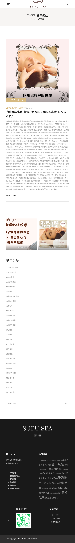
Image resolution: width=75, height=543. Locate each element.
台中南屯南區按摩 (12, 296)
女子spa (9, 335)
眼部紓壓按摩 (11, 363)
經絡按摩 (9, 368)
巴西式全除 (10, 344)
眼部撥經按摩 (11, 108)
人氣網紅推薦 (11, 282)
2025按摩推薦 (11, 272)
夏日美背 (9, 330)
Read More (11, 195)
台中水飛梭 (10, 311)
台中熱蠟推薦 (11, 315)
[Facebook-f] (35, 435)
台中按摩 (9, 306)
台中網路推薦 (11, 320)
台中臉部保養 (11, 325)
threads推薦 (10, 277)
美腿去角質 (10, 378)
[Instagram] (39, 435)
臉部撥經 (20, 108)
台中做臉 (9, 291)
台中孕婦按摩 (11, 301)
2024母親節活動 (12, 267)
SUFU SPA (20, 539)
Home (33, 19)
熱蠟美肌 (9, 354)
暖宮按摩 (9, 349)
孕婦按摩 (9, 339)
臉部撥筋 (9, 383)
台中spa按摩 (10, 287)
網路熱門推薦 (11, 373)
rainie (31, 108)
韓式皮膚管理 (11, 392)
